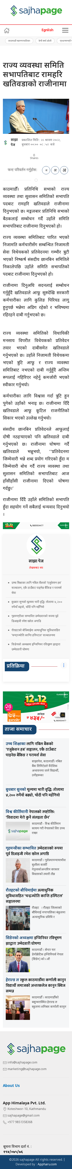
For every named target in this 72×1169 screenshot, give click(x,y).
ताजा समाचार (18, 729)
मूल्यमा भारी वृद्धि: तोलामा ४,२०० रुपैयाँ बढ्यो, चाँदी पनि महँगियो (35, 792)
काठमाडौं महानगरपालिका (19, 40)
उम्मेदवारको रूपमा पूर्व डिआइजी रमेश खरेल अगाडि (34, 851)
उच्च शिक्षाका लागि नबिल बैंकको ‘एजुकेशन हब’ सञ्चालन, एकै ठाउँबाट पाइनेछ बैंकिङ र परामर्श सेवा (36, 588)
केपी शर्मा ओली (45, 40)
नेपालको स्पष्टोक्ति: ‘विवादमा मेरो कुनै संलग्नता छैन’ (30, 815)
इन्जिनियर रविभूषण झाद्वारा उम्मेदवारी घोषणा (34, 941)
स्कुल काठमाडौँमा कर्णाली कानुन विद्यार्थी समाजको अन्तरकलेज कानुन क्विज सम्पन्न (36, 986)
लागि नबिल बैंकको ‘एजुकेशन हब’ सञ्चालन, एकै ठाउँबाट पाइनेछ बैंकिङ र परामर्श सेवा (31, 749)
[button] (65, 30)
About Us (11, 1086)
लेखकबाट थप (36, 568)
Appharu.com (47, 1165)
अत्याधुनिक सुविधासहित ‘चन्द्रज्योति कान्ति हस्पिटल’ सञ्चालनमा (34, 896)
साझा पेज (14, 142)
